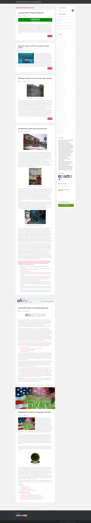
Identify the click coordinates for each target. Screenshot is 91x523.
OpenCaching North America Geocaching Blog (28, 2)
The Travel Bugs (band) (69, 166)
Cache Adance (65, 140)
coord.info (32, 24)
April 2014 (61, 106)
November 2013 (62, 116)
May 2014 (61, 104)
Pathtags (71, 161)
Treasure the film (69, 167)
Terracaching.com (66, 164)
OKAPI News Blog (33, 343)
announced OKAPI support (22, 380)
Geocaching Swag (61, 149)
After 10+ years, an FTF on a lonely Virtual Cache (33, 47)
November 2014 (62, 92)
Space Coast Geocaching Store (66, 163)
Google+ (22, 472)
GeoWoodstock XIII (65, 151)
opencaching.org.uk (67, 158)
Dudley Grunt (68, 143)
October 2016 (61, 46)
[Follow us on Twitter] (62, 176)
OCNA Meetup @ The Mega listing (26, 493)
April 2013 (61, 131)
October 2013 (61, 118)
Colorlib (67, 521)
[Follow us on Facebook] (59, 176)
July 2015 (60, 75)
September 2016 (62, 48)
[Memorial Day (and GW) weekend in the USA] (35, 398)
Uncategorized (61, 169)
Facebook (27, 472)
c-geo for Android (32, 372)
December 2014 (62, 90)
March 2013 (61, 133)
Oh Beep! (60, 157)
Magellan (70, 152)
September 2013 (62, 120)
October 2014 (61, 94)
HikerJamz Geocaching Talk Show (63, 152)
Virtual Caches (66, 169)
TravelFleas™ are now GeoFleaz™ (64, 20)
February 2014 (61, 110)
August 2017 (61, 36)
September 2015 (62, 71)
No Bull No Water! (23, 499)
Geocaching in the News (69, 146)
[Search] (73, 10)
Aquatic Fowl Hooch (23, 496)
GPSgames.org (46, 233)
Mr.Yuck (65, 154)
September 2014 (62, 96)
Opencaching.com (65, 157)
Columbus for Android (35, 370)
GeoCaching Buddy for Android (23, 370)
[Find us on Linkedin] (68, 176)
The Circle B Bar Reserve (24, 486)
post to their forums (39, 233)
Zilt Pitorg (70, 169)
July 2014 (60, 100)
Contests (67, 141)
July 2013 (60, 125)
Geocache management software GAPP (25, 379)
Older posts (52, 506)
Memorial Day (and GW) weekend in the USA (34, 412)
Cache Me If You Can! (62, 141)
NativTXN (68, 154)
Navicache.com (61, 155)
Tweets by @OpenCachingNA (63, 186)
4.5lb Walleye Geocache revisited (65, 23)
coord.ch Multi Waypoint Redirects (30, 13)
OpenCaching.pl (41, 341)
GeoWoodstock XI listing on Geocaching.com (28, 490)
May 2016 (61, 57)
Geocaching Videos (67, 149)
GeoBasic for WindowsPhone (27, 371)
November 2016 (62, 44)
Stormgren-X (60, 164)
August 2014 (61, 98)
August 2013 (61, 122)
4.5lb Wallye (60, 140)
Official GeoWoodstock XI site (25, 487)
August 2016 (61, 50)
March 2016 (61, 59)
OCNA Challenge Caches (67, 155)
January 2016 (61, 63)
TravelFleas (64, 167)
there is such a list (27, 253)
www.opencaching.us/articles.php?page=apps (25, 326)
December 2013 (62, 114)
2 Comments (28, 131)
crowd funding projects (62, 143)
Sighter (60, 163)
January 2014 (61, 112)
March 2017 (61, 38)
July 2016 (60, 52)
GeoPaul (60, 151)
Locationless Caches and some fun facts (32, 129)
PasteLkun (61, 16)
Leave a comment (27, 15)
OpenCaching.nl (23, 348)
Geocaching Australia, (25, 229)
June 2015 (61, 77)
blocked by (66, 205)
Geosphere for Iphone (29, 374)
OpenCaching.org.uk (23, 349)
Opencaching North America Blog (64, 161)
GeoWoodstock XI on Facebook (25, 489)
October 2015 (61, 69)
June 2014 (61, 102)
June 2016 (61, 54)
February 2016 (61, 61)
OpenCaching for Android (41, 369)
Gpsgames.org (45, 337)
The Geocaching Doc (62, 166)
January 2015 (61, 87)
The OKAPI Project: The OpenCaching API (33, 308)
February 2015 (61, 85)
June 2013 (61, 127)
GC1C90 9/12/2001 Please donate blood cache (35, 272)
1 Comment (26, 415)
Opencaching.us (61, 160)
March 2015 (61, 83)
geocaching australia (62, 146)
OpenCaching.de (23, 351)
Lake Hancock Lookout (24, 497)
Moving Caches (61, 154)
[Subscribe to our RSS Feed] (70, 176)
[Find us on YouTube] (59, 179)
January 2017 (61, 40)
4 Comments (27, 81)
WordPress (74, 521)
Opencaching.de (42, 153)
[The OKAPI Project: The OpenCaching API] (35, 301)
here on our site (21, 345)
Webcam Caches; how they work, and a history (35, 78)
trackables (60, 167)
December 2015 (62, 65)
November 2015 (62, 67)
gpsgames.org (71, 151)
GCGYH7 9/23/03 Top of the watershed (31, 283)
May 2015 (61, 79)
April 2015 (61, 81)
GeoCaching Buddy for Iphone (47, 370)
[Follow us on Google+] (65, 176)
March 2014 (61, 108)
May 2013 (61, 129)
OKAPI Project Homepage (22, 343)
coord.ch (33, 30)
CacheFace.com (70, 140)
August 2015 (61, 73)
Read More (50, 68)
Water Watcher (22, 495)
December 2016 (62, 42)
